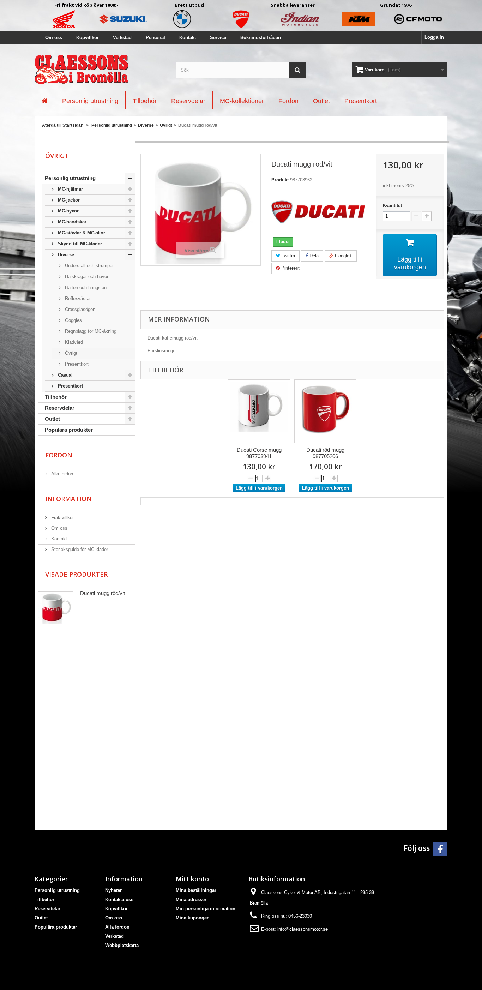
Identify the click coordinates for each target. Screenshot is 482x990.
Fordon (58, 455)
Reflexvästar (77, 298)
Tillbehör (56, 397)
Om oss (53, 37)
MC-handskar (71, 221)
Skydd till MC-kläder (79, 243)
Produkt (280, 179)
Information (68, 498)
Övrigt (70, 353)
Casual (64, 375)
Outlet (52, 419)
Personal (155, 37)
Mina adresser (191, 899)
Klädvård (73, 342)
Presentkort (76, 364)
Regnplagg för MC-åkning (90, 331)
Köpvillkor (87, 37)
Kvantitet (392, 205)
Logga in (434, 37)
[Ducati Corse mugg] (259, 411)
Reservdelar (59, 408)
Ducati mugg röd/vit (102, 593)
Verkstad (122, 37)
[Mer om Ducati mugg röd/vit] (55, 607)
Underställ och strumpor (89, 265)
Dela (313, 255)
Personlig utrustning (70, 178)
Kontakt (187, 37)
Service (218, 37)
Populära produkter (69, 430)
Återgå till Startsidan (62, 125)
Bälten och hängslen (85, 287)
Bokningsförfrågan (260, 37)
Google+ (342, 255)
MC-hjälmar (69, 189)
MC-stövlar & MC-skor (80, 232)
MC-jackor (68, 200)
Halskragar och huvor (86, 276)
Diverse (65, 254)
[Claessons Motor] (100, 69)
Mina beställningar (196, 890)
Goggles (73, 320)
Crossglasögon (79, 309)
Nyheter (113, 890)
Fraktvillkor (62, 517)
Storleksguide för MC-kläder (79, 549)
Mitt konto (192, 879)
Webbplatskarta (122, 945)
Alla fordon (61, 473)
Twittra (287, 255)
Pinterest (290, 268)
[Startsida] (45, 100)
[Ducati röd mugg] (325, 411)
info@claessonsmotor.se (302, 929)
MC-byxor (67, 211)
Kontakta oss (119, 899)
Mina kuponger (192, 917)
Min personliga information (205, 908)
